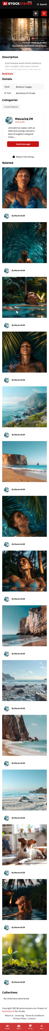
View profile (20, 122)
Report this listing (23, 156)
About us (9, 1015)
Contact (32, 1018)
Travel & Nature (11, 106)
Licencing (19, 1015)
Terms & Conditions (34, 1015)
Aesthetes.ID (8, 1011)
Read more (7, 73)
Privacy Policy (20, 1018)
